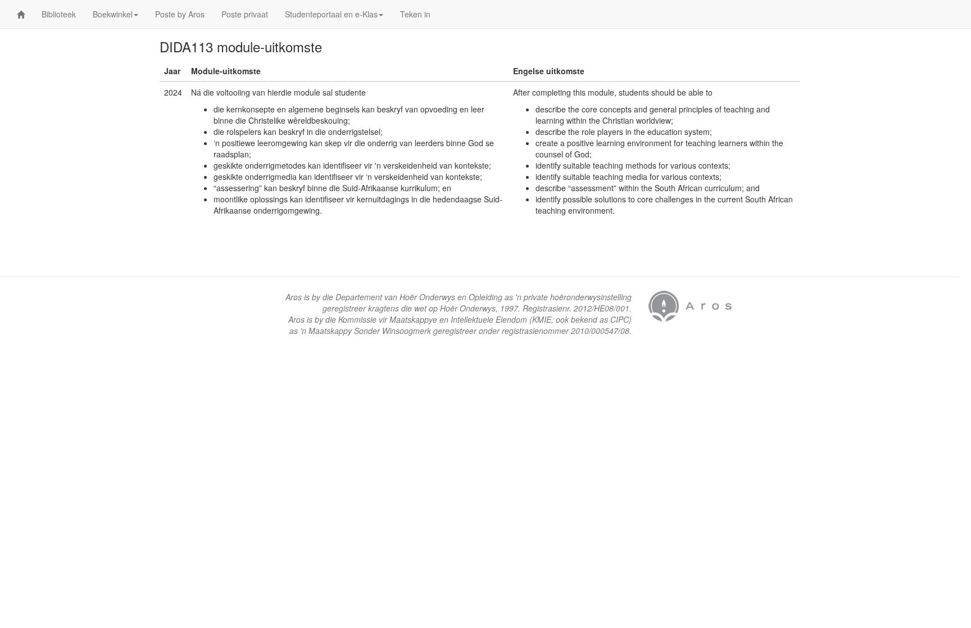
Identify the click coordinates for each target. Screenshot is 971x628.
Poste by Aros (180, 14)
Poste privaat (244, 14)
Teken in (415, 14)
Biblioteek (59, 14)
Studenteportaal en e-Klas (331, 14)
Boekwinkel (113, 14)
